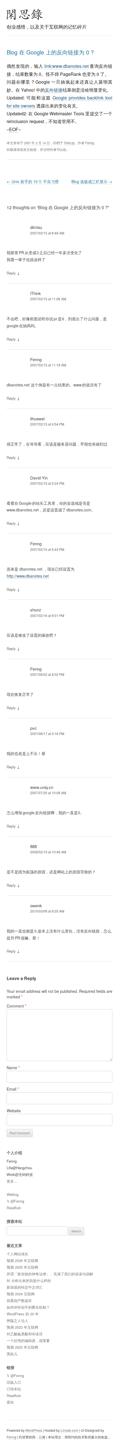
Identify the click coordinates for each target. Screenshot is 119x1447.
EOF (13, 129)
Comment (16, 1006)
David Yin (39, 478)
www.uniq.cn (41, 787)
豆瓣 (42, 1436)
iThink (35, 293)
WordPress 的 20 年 (23, 1313)
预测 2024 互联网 (21, 1293)
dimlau (36, 227)
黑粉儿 (12, 1353)
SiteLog (69, 143)
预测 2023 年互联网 (22, 1327)
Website (14, 1110)
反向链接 (54, 90)
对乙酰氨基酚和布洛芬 (25, 1333)
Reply (11, 273)
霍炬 (10, 1402)
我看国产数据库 (19, 1300)
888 (33, 846)
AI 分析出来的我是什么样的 (29, 1280)
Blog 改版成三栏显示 (91, 181)
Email (13, 1089)
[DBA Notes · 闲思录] (25, 14)
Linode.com (69, 1430)
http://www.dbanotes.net (28, 576)
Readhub (14, 1207)
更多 (10, 1181)
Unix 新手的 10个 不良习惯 (33, 181)
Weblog (13, 1194)
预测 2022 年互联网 (22, 1347)
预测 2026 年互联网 (22, 1260)
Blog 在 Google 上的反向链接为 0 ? (50, 52)
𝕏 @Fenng (15, 1201)
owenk (36, 905)
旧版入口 (14, 1382)
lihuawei (37, 418)
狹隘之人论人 (17, 1320)
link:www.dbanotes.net (66, 66)
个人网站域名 (17, 1253)
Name (13, 1067)
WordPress (33, 1430)
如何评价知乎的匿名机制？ (28, 1307)
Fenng (89, 143)
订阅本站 (14, 1388)
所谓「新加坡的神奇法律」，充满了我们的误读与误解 (50, 1273)
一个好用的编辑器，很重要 (28, 1340)
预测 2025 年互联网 (22, 1267)
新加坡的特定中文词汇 (25, 1287)
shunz (35, 610)
